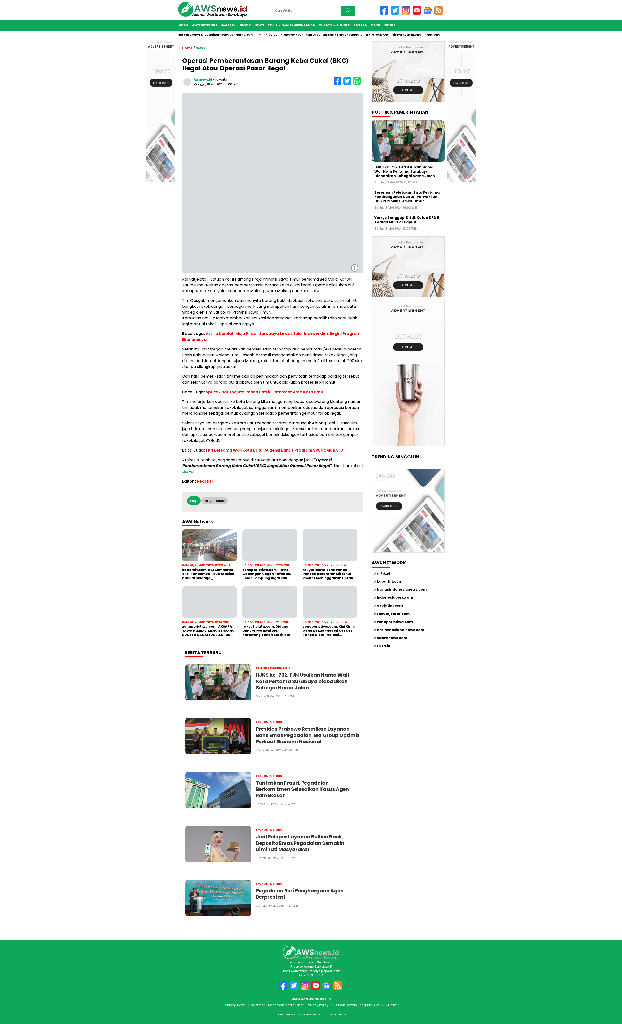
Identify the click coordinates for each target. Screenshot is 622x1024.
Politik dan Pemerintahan (291, 25)
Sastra (360, 25)
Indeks (390, 25)
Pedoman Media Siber (286, 1005)
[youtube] (418, 13)
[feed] (439, 13)
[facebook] (385, 13)
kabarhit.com (389, 581)
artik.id (383, 573)
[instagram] (407, 13)
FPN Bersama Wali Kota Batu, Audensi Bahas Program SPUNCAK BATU (274, 450)
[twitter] (396, 13)
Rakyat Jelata (214, 500)
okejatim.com (390, 605)
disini (187, 471)
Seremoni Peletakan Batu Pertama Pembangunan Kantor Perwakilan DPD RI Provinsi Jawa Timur (407, 196)
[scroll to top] (606, 1000)
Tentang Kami (234, 1005)
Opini (375, 25)
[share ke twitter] (348, 83)
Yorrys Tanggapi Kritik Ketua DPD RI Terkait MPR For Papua (407, 219)
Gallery (228, 25)
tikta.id (383, 646)
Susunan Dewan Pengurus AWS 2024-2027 (365, 1005)
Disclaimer (256, 1005)
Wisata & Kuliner (334, 25)
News (259, 25)
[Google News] (428, 13)
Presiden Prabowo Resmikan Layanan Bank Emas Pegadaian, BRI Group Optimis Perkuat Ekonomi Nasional (328, 35)
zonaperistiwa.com (395, 621)
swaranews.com (392, 638)
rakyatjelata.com (393, 613)
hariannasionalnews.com (400, 630)
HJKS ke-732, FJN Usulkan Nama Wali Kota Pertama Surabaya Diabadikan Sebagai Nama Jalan (404, 171)
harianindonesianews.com (402, 589)
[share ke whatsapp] (357, 83)
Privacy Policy (317, 1005)
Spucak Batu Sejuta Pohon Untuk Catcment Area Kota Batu (264, 392)
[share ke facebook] (338, 83)
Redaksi (205, 481)
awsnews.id (203, 79)
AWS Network (204, 25)
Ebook (245, 25)
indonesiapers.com (395, 597)
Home (183, 25)
